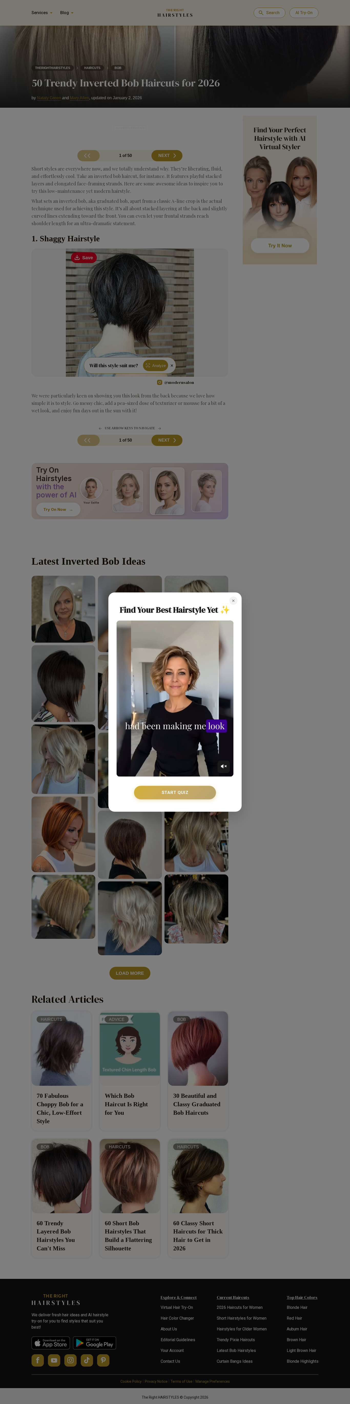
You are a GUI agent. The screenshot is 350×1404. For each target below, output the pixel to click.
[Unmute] (224, 767)
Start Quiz (175, 792)
